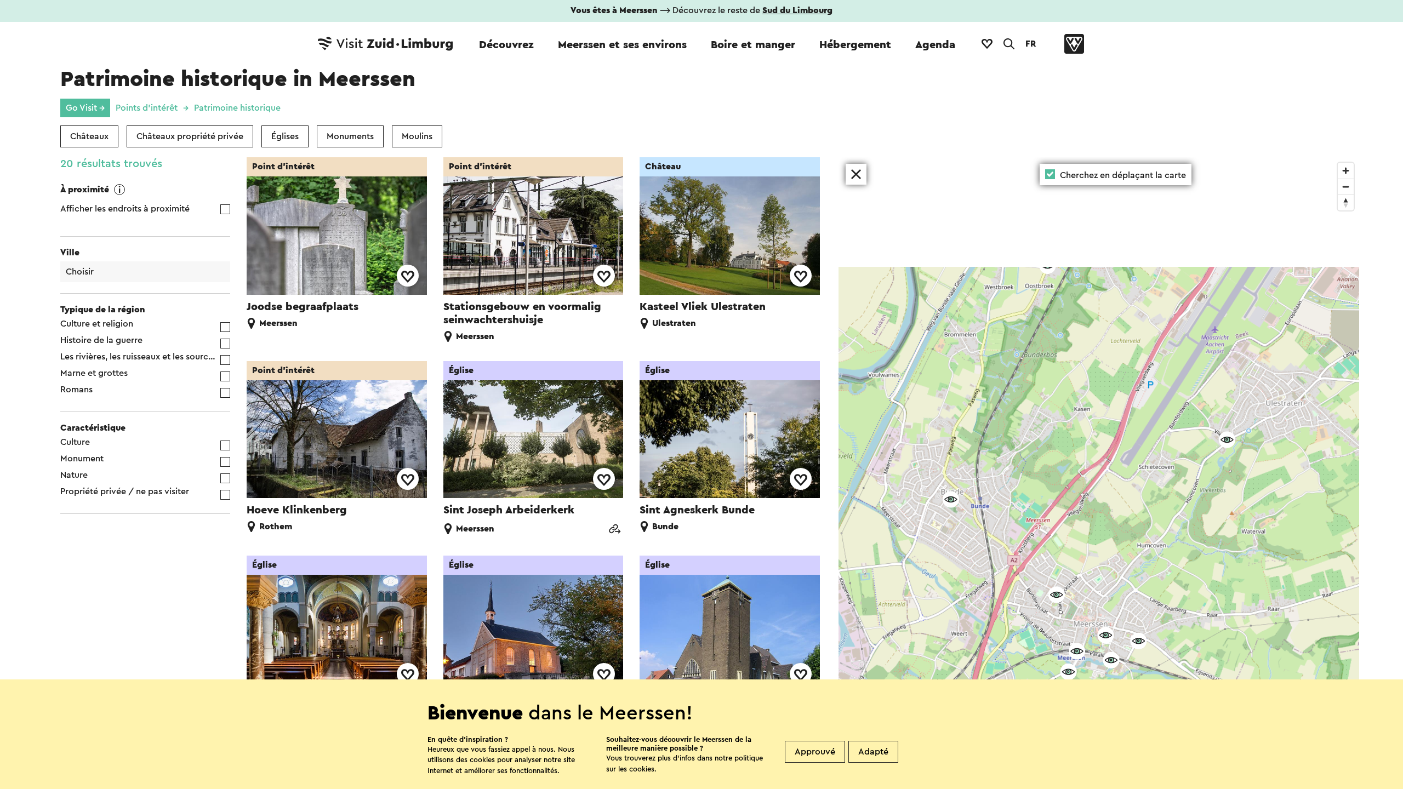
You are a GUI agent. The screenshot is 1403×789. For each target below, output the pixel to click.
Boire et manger (753, 44)
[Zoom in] (1346, 171)
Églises (285, 136)
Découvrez (506, 44)
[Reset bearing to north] (1346, 202)
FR (1030, 43)
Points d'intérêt (147, 108)
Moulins (417, 136)
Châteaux (89, 136)
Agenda (935, 44)
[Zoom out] (1346, 187)
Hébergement (855, 44)
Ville (69, 252)
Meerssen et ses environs (622, 44)
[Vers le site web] (614, 530)
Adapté (873, 751)
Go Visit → (85, 108)
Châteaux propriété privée (189, 136)
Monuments (350, 136)
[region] (1099, 473)
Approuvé (815, 751)
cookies (641, 769)
